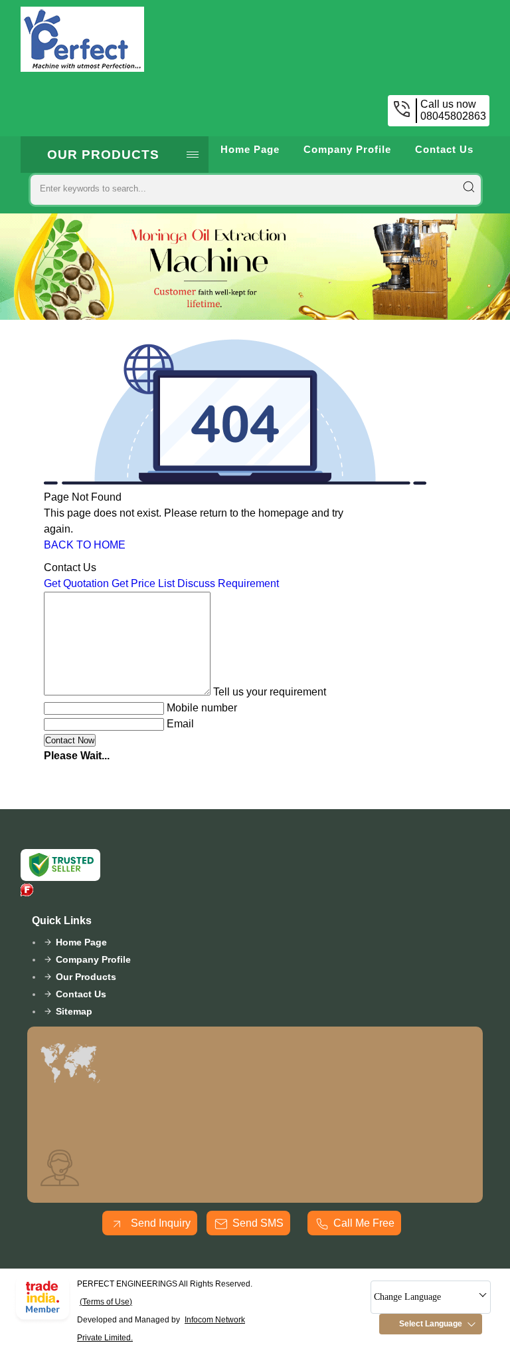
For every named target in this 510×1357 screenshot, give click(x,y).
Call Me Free (363, 1223)
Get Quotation (76, 583)
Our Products (103, 155)
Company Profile (347, 149)
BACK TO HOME (85, 545)
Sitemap (74, 1011)
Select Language (430, 1323)
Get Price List (143, 583)
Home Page (250, 149)
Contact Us (444, 149)
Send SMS (258, 1223)
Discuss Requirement (228, 583)
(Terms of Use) (106, 1301)
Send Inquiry (159, 1223)
